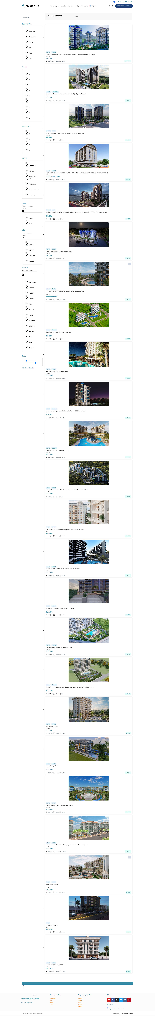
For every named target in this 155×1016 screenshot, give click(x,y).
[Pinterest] (131, 1)
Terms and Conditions (127, 1013)
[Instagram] (123, 1)
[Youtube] (118, 1)
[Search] (109, 6)
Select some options (27, 206)
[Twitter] (126, 1)
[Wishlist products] (112, 6)
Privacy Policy (116, 1013)
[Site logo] (30, 6)
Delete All (25, 17)
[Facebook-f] (121, 1)
